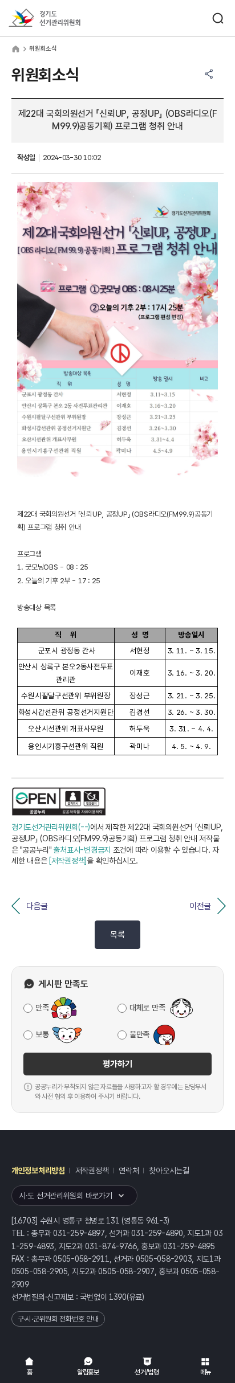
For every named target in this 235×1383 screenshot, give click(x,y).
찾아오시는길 (169, 1170)
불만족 (139, 1034)
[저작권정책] (68, 860)
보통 (41, 1034)
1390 (118, 1297)
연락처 (129, 1170)
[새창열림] (59, 802)
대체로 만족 (147, 1007)
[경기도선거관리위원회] (66, 18)
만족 (41, 1007)
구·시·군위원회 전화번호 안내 (58, 1319)
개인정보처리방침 (38, 1170)
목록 (117, 935)
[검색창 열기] (217, 18)
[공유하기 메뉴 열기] (209, 74)
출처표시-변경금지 (81, 849)
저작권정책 (92, 1170)
